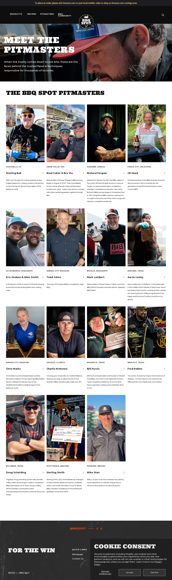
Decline (154, 572)
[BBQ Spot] (86, 15)
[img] (97, 528)
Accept (129, 572)
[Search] (163, 15)
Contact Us (78, 559)
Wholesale (77, 554)
